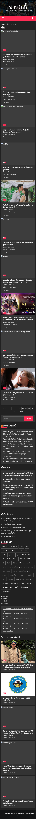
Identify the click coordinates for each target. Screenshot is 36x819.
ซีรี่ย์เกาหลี (21, 563)
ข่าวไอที (4, 554)
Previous (5, 409)
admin (5, 59)
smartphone (13, 546)
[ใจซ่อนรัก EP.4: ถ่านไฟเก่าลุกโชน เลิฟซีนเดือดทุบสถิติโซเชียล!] (18, 229)
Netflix (4, 546)
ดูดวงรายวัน (14, 531)
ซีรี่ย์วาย (15, 563)
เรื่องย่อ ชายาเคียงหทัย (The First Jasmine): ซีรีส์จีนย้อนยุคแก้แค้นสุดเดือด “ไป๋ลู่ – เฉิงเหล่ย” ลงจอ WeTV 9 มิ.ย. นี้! (18, 487)
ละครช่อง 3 (10, 579)
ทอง (32, 567)
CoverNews (28, 813)
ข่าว (27, 546)
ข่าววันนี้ (18, 7)
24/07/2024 (11, 59)
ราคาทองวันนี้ (29, 575)
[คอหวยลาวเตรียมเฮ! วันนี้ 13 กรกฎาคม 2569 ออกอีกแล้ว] (18, 684)
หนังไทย (29, 583)
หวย (11, 587)
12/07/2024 (11, 322)
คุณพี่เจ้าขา (11, 554)
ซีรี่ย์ (3, 563)
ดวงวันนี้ (4, 598)
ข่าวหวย (26, 550)
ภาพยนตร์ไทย (13, 575)
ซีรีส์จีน (8, 559)
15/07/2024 (11, 284)
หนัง (23, 583)
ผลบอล (14, 527)
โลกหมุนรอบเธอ (6, 591)
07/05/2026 (11, 772)
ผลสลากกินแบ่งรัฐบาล (24, 571)
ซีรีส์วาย (15, 559)
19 (23, 409)
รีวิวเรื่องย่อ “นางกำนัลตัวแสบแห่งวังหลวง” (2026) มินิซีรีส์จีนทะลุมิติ (18, 503)
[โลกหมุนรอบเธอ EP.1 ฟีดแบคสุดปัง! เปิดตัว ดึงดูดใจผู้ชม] (18, 78)
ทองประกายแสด (6, 571)
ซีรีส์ (4, 50)
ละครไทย (28, 579)
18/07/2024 (11, 172)
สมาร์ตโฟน (5, 583)
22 (32, 409)
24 (17, 411)
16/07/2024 (11, 247)
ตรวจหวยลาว (5, 603)
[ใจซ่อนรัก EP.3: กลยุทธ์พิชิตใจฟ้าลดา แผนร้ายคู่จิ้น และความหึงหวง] (18, 379)
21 (29, 409)
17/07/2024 (11, 209)
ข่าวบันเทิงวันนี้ (9, 426)
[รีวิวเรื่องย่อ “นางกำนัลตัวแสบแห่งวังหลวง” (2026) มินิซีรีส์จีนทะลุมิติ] (18, 787)
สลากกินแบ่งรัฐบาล (15, 583)
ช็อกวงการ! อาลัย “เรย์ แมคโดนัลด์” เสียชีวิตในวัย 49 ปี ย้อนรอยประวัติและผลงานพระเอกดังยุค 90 (18, 474)
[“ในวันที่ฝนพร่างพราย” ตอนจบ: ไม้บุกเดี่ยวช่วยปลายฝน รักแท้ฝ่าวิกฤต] (18, 191)
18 (19, 409)
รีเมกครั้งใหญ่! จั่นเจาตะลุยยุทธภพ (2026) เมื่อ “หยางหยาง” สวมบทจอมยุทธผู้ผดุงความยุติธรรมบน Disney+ (18, 496)
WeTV (21, 546)
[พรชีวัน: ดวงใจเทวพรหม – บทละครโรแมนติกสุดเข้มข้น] (18, 153)
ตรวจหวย (26, 567)
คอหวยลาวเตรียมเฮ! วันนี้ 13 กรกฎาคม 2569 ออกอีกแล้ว (17, 480)
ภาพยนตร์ (4, 575)
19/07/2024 (11, 134)
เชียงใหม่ (12, 524)
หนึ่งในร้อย (4, 587)
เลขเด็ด (16, 587)
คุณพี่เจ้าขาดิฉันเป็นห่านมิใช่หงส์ (24, 554)
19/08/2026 (11, 669)
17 (16, 409)
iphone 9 (12, 536)
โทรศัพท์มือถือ (24, 587)
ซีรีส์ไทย (29, 559)
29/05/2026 (11, 737)
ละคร (3, 579)
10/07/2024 (11, 359)
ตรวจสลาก (4, 567)
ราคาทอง (21, 575)
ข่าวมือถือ (12, 550)
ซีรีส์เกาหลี (22, 559)
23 (14, 411)
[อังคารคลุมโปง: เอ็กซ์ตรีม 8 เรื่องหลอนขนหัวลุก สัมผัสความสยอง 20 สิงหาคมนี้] (18, 41)
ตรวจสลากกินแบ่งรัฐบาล (10, 518)
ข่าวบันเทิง (4, 550)
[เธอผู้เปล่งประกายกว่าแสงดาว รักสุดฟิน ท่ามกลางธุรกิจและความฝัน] (18, 116)
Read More (6, 65)
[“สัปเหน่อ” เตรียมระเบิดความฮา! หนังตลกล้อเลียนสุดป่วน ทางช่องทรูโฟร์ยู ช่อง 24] (18, 266)
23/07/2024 (11, 96)
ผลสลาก (15, 571)
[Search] (32, 18)
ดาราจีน (29, 563)
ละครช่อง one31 (20, 579)
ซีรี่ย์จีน (8, 563)
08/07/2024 (11, 397)
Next (21, 411)
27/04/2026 (11, 805)
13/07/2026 (11, 702)
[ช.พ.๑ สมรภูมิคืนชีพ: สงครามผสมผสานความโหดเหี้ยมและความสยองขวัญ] (18, 341)
